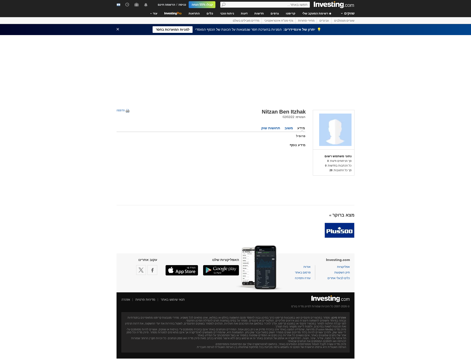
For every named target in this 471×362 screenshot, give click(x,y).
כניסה (182, 4)
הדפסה (121, 110)
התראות (194, 13)
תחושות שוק (270, 128)
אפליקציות (343, 267)
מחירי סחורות (306, 20)
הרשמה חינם (166, 4)
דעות (244, 13)
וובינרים (324, 20)
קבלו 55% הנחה (202, 4)
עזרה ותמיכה (303, 278)
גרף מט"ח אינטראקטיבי (278, 20)
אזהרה (125, 299)
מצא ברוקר (343, 215)
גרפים (275, 13)
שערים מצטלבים (344, 20)
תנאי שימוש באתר (173, 299)
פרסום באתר (303, 272)
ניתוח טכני (227, 13)
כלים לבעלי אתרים (338, 278)
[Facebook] (152, 270)
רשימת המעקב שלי (315, 13)
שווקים (349, 13)
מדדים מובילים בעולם (246, 20)
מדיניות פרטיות (145, 299)
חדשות (259, 13)
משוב (289, 128)
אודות (307, 267)
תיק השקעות (342, 272)
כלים (210, 13)
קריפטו (290, 13)
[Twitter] (141, 270)
